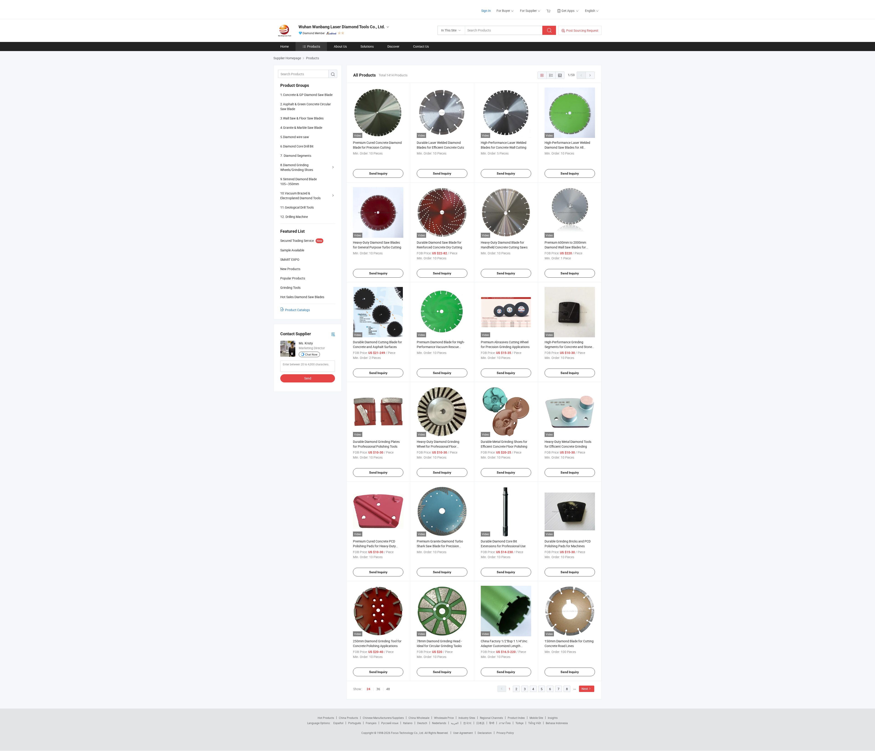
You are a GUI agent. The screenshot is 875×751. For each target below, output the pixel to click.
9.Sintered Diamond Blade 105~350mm (298, 181)
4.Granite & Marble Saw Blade (301, 127)
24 (368, 689)
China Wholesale (419, 718)
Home (284, 46)
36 (378, 689)
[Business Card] (333, 334)
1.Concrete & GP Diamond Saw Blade (306, 95)
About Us (340, 46)
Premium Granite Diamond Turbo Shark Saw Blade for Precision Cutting (440, 546)
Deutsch (422, 723)
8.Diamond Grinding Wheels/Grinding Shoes (296, 167)
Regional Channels (491, 718)
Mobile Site (536, 718)
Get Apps (568, 10)
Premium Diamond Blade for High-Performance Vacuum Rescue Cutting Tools (441, 347)
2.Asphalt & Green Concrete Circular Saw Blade (305, 106)
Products (313, 46)
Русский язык (389, 723)
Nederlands (439, 723)
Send (307, 378)
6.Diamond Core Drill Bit (297, 146)
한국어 (467, 723)
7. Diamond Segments (295, 155)
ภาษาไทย (505, 723)
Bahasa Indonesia (557, 723)
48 (388, 689)
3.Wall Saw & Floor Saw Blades (302, 118)
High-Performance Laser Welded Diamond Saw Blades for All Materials (567, 147)
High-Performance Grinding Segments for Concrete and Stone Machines (568, 347)
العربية (454, 723)
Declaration (485, 733)
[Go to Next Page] (590, 75)
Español (338, 723)
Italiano (407, 723)
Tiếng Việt (534, 723)
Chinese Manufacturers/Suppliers (383, 718)
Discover (393, 46)
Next (585, 688)
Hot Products (326, 718)
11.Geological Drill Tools (297, 207)
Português (354, 723)
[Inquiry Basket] (549, 10)
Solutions (367, 46)
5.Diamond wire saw (294, 137)
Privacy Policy (505, 733)
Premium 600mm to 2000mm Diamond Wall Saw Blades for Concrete (565, 247)
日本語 (480, 723)
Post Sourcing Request (582, 30)
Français (371, 723)
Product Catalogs (297, 310)
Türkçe (519, 723)
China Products (348, 718)
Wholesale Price (444, 718)
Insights (553, 718)
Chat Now (311, 354)
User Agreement (463, 733)
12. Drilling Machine (294, 216)
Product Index (516, 718)
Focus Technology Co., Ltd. (408, 733)
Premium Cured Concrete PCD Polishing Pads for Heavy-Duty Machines (374, 546)
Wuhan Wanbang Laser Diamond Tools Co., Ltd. (342, 26)
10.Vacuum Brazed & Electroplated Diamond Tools (300, 195)
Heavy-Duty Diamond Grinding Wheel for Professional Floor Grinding (438, 446)
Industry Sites (466, 718)
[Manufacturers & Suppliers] (302, 9)
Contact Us (421, 46)
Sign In (486, 10)
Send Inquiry (378, 173)
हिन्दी (491, 723)
